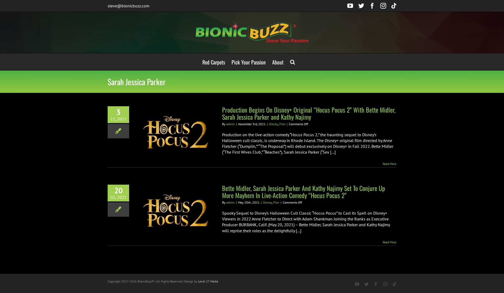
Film (282, 124)
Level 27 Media (208, 281)
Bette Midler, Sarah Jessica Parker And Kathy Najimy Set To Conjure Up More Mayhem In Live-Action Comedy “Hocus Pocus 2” (303, 191)
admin (230, 124)
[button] (292, 61)
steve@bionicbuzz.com (128, 5)
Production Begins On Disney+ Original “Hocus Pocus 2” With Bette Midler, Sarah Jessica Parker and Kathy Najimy (308, 113)
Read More (389, 164)
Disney (273, 124)
